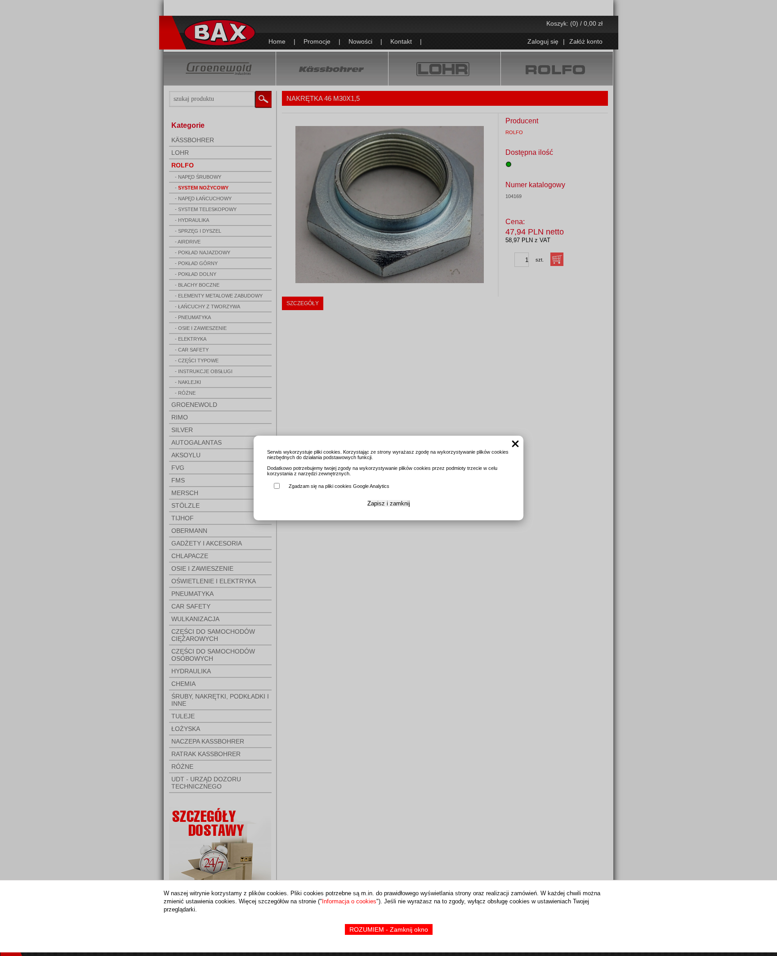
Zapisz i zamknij (388, 503)
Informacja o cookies (349, 901)
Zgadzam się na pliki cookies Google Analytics (339, 486)
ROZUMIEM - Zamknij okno (388, 929)
